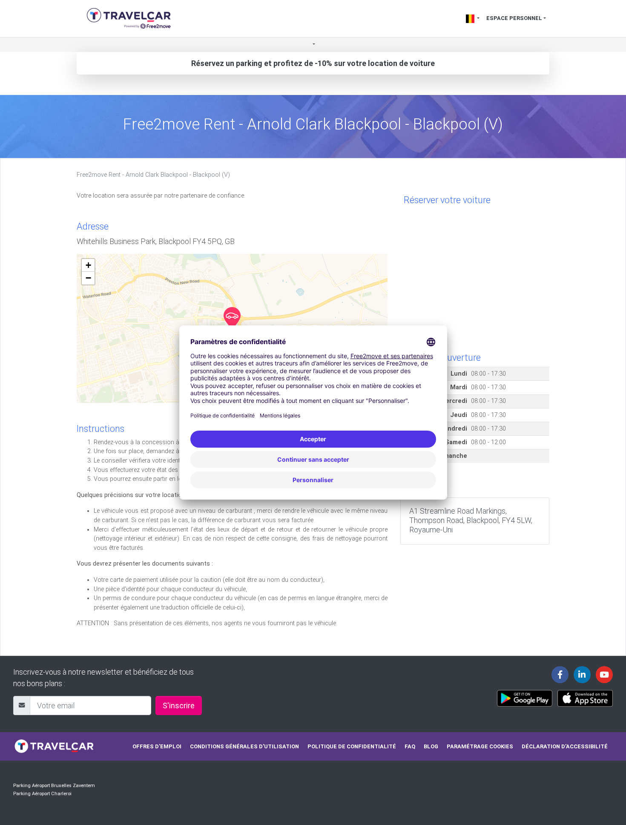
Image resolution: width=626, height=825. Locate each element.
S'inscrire (179, 705)
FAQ (410, 746)
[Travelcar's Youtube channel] (604, 674)
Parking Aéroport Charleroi (42, 793)
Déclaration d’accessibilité (565, 746)
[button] (313, 44)
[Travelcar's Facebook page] (560, 674)
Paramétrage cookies (480, 746)
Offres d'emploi (156, 746)
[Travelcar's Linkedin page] (582, 674)
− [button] (88, 278)
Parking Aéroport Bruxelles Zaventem (54, 785)
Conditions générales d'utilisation (244, 746)
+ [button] (88, 265)
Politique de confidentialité (351, 746)
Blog (431, 746)
